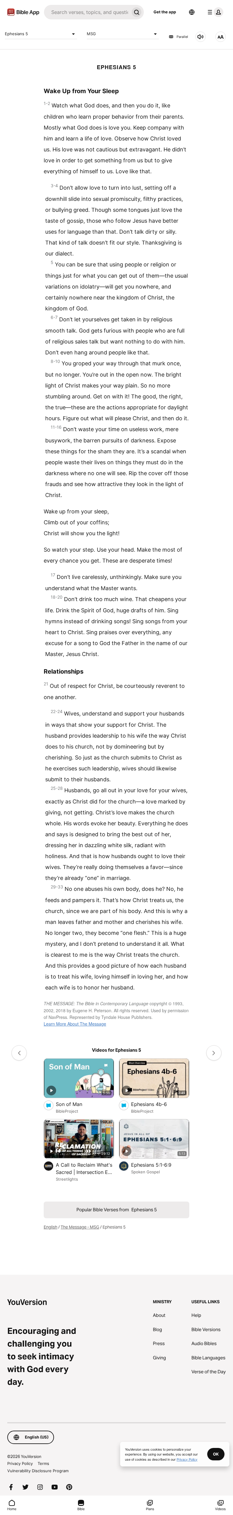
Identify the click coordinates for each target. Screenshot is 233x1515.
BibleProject (67, 1111)
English (50, 1227)
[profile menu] (214, 12)
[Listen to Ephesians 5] (200, 37)
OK (216, 1454)
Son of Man (75, 1104)
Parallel (182, 37)
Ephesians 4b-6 (155, 1104)
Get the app (165, 11)
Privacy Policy (20, 1463)
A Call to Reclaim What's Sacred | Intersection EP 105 (84, 1169)
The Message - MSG (80, 1227)
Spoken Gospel (145, 1171)
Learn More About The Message (75, 1024)
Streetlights (67, 1179)
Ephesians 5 (16, 33)
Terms (43, 1463)
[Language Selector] (192, 12)
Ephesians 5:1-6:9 (157, 1165)
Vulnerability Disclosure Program (38, 1470)
